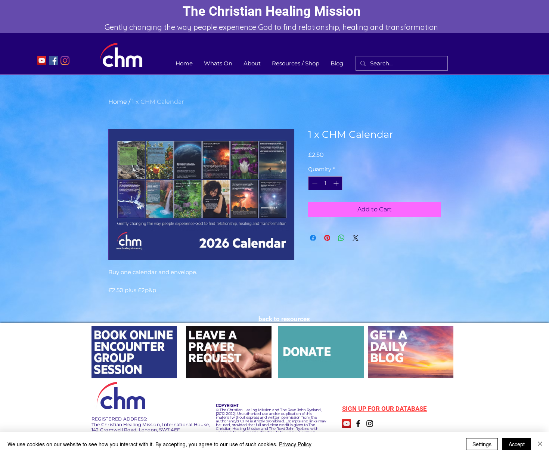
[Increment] (336, 183)
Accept (517, 444)
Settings (481, 444)
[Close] (540, 444)
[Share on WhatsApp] (341, 237)
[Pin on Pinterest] (327, 237)
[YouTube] (41, 60)
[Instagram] (65, 60)
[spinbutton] (325, 183)
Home (117, 101)
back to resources (284, 319)
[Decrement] (314, 183)
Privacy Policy (295, 444)
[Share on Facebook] (312, 237)
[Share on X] (355, 237)
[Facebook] (53, 60)
